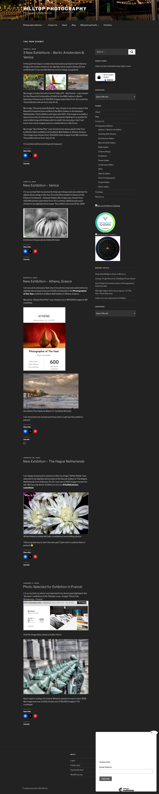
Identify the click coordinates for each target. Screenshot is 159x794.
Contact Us (52, 25)
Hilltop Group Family (88, 25)
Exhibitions (102, 156)
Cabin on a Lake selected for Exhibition (110, 298)
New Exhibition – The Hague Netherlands (53, 461)
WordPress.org (76, 775)
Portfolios (108, 25)
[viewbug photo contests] (105, 232)
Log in (72, 760)
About (64, 25)
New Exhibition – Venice (41, 185)
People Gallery (104, 182)
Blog (74, 25)
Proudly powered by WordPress (35, 788)
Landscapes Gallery (106, 165)
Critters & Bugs (104, 151)
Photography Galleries (32, 25)
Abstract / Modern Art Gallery (109, 130)
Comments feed (76, 770)
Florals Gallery (103, 160)
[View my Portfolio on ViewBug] (107, 206)
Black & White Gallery (107, 143)
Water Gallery (103, 187)
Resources (99, 197)
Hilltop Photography (55, 8)
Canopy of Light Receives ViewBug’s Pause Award (115, 278)
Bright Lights (103, 147)
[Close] (154, 733)
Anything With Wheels (107, 134)
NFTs (100, 169)
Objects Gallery (104, 173)
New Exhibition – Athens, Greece (47, 281)
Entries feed (75, 765)
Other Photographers (106, 178)
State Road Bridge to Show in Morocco (110, 274)
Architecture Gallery (106, 138)
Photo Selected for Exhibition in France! (52, 587)
